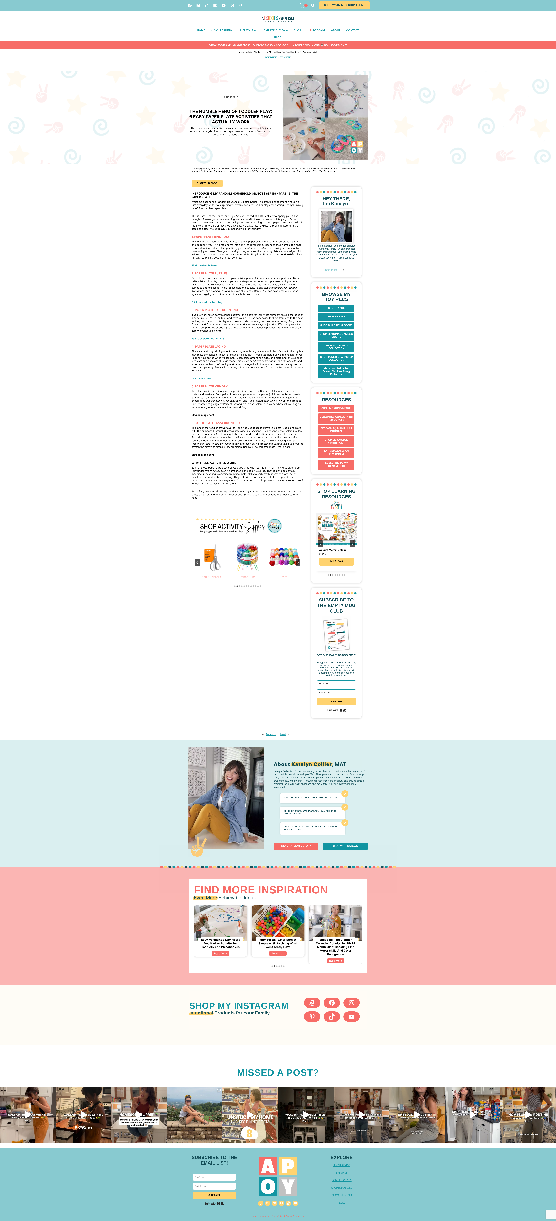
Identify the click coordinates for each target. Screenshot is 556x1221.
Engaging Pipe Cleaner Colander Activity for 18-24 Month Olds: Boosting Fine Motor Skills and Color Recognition (220, 947)
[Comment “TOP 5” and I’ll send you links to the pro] (139, 1115)
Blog (278, 37)
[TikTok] (206, 5)
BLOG (341, 1203)
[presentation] (220, 923)
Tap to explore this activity (208, 338)
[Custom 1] (232, 5)
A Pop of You (265, 1216)
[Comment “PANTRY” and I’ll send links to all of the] (472, 1115)
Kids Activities (285, 57)
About (335, 30)
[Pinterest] (198, 5)
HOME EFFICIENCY (342, 1180)
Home (201, 30)
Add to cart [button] (336, 561)
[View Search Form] (312, 5)
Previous (271, 734)
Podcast (319, 30)
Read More (221, 961)
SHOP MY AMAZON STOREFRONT (344, 5)
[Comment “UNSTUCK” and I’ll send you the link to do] (417, 1115)
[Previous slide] (197, 562)
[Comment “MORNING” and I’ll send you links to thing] (83, 1115)
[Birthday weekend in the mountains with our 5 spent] (194, 1115)
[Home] (240, 52)
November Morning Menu (334, 550)
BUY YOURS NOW (335, 44)
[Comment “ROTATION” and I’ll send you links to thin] (528, 1115)
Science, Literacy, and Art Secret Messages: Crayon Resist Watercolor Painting (278, 943)
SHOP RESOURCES (341, 1188)
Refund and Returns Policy (294, 1216)
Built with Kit (336, 710)
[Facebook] (189, 5)
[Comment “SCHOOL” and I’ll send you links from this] (361, 1115)
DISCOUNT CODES (341, 1195)
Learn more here (201, 378)
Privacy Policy (277, 1216)
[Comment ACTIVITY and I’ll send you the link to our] (250, 1115)
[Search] (342, 270)
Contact (352, 30)
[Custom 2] (240, 5)
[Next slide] (298, 562)
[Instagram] (215, 5)
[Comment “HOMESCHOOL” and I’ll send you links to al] (28, 1115)
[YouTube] (223, 5)
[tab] (235, 586)
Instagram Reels (272, 57)
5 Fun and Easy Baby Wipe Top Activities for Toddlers (336, 941)
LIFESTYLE (341, 1172)
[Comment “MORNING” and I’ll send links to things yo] (306, 1115)
